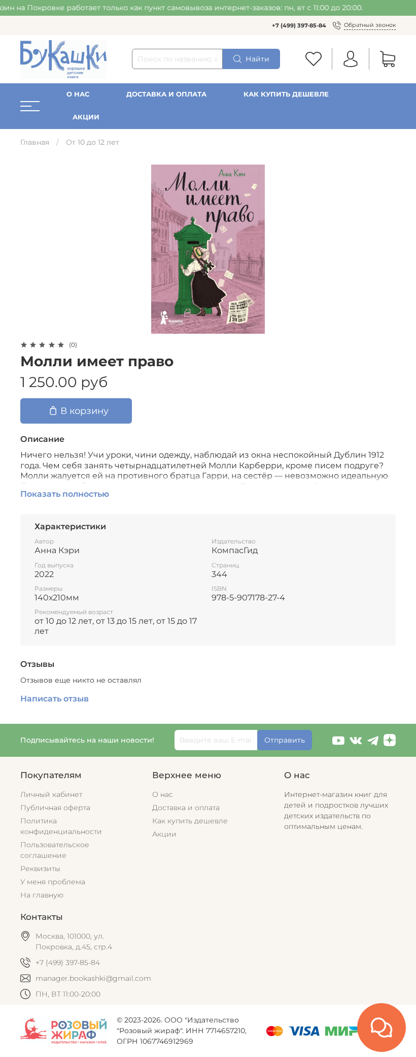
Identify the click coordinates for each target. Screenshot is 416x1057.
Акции (86, 117)
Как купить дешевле (286, 94)
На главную (41, 895)
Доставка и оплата (166, 94)
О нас (77, 94)
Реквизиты (40, 868)
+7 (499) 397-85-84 (299, 25)
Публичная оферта (55, 807)
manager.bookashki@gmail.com (93, 978)
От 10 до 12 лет (92, 142)
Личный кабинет (51, 794)
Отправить (284, 740)
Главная (34, 142)
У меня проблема (52, 881)
